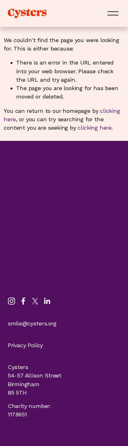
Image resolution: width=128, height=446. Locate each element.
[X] (35, 301)
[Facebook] (23, 301)
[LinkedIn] (47, 301)
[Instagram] (11, 301)
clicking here (95, 127)
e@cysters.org (38, 323)
